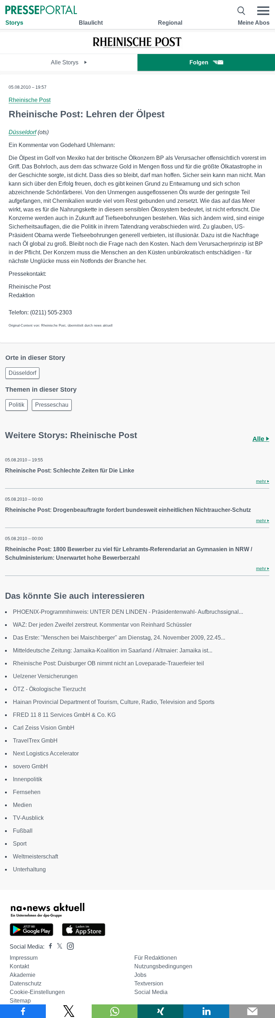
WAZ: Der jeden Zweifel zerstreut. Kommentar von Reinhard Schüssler (102, 625)
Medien (22, 805)
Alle (259, 438)
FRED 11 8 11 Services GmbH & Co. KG (64, 715)
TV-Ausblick (28, 818)
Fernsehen (26, 792)
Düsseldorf (22, 132)
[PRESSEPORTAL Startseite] (41, 10)
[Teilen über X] (69, 1011)
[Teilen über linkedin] (206, 1011)
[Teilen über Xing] (160, 1011)
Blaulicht (91, 23)
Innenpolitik (27, 779)
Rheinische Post (29, 100)
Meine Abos (254, 23)
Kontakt (19, 966)
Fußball (23, 831)
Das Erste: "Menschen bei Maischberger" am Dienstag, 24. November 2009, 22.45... (119, 638)
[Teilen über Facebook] (23, 1011)
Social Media (151, 992)
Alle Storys (65, 62)
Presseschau (51, 405)
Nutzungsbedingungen (163, 966)
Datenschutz (26, 983)
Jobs (140, 975)
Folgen (198, 62)
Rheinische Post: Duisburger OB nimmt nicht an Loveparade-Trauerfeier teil (108, 663)
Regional (170, 23)
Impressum (24, 958)
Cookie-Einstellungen (37, 992)
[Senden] (252, 1011)
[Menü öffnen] (263, 11)
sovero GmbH (30, 766)
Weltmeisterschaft (35, 856)
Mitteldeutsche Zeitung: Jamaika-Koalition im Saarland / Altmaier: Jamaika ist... (112, 650)
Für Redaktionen (155, 958)
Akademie (22, 975)
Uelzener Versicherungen (45, 676)
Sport (19, 844)
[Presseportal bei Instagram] (68, 946)
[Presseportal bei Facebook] (48, 947)
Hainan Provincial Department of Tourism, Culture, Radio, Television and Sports (113, 702)
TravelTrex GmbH (35, 741)
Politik (16, 405)
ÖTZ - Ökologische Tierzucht (49, 689)
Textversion (148, 983)
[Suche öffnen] (241, 11)
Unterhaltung (29, 869)
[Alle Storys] (137, 47)
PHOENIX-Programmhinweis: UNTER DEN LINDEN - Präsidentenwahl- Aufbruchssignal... (128, 612)
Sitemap (20, 1001)
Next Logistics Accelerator (46, 753)
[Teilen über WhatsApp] (115, 1011)
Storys (14, 23)
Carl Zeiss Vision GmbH (43, 728)
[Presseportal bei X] (57, 947)
